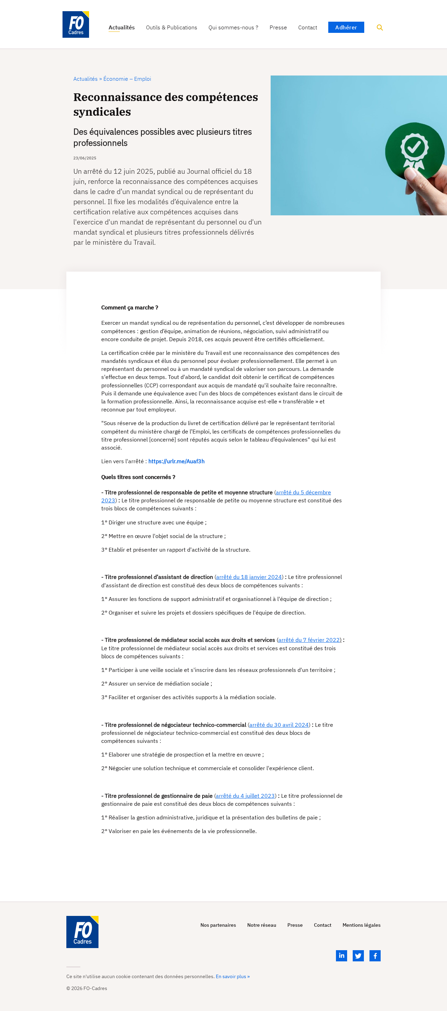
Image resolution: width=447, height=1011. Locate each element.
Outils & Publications (171, 27)
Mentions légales (362, 925)
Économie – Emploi (126, 78)
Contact (307, 27)
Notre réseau (261, 925)
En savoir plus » (233, 976)
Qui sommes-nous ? (233, 27)
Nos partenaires (218, 925)
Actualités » (87, 78)
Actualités (122, 27)
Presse (278, 27)
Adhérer (346, 27)
